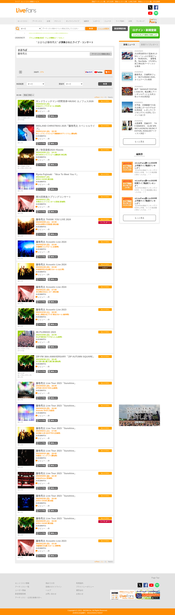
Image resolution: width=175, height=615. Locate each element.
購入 (109, 72)
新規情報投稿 (120, 28)
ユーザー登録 (20, 590)
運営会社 (79, 590)
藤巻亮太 (22, 53)
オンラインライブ (72, 21)
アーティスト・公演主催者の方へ (28, 598)
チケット (57, 21)
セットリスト (22, 21)
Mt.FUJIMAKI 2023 (46, 332)
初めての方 (50, 583)
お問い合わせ (51, 594)
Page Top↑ (155, 578)
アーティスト (37, 21)
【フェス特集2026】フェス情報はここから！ (47, 34)
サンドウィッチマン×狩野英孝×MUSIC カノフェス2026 (65, 101)
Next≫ (110, 97)
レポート (96, 21)
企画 (130, 21)
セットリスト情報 (22, 583)
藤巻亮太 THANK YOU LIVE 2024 (53, 219)
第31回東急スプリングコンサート (53, 197)
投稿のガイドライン (54, 587)
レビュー (105, 267)
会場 (48, 21)
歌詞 (90, 72)
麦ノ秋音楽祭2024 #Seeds (49, 150)
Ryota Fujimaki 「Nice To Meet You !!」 (57, 174)
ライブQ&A (120, 21)
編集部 (86, 21)
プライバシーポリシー (85, 587)
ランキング (140, 21)
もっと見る (139, 141)
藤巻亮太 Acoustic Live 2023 (51, 309)
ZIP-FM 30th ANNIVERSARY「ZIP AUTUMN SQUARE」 (65, 356)
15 (53, 234)
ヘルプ (48, 590)
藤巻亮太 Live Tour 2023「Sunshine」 (56, 383)
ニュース (107, 21)
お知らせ (79, 594)
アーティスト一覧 (22, 587)
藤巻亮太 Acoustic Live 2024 (51, 242)
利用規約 (79, 583)
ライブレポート (105, 222)
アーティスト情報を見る (101, 54)
